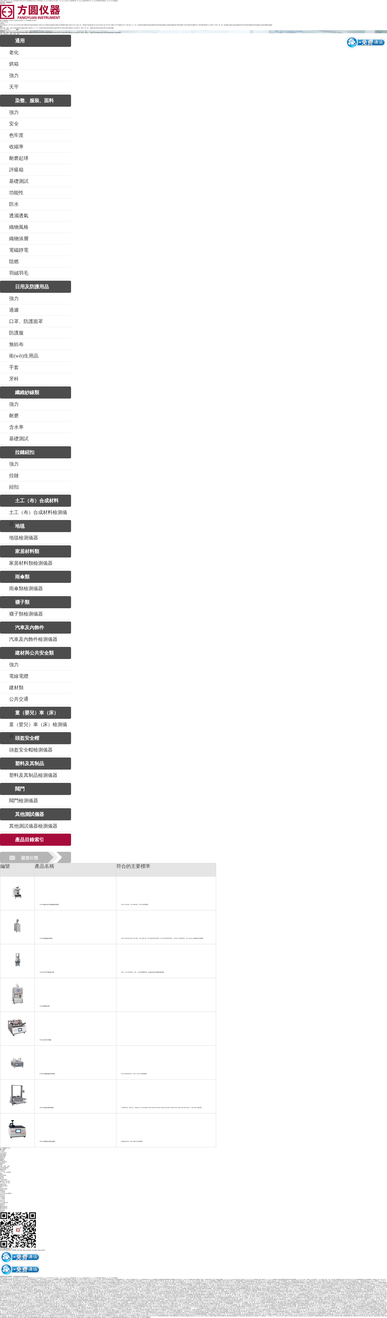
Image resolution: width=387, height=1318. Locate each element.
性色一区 (138, 1279)
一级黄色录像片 (208, 1279)
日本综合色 (263, 1285)
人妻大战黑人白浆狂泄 (105, 1311)
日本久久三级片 (165, 1311)
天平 (9, 25)
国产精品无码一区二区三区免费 (44, 1296)
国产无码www (367, 1314)
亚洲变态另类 (88, 1311)
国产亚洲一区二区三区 (283, 1309)
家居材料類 (50, 28)
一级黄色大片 (81, 1293)
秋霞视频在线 (227, 1297)
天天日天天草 (88, 1315)
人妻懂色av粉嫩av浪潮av (324, 1299)
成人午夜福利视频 (99, 1300)
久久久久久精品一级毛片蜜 (100, 1279)
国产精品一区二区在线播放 (205, 1293)
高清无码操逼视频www (272, 1287)
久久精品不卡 (121, 1287)
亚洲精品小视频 (128, 1282)
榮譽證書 (2, 1157)
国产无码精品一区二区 (330, 1309)
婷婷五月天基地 (169, 1302)
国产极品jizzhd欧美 (265, 1288)
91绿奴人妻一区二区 (104, 1294)
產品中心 (12, 20)
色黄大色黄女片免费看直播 (246, 1284)
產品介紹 (2, 1195)
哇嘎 (380, 1305)
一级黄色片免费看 (295, 1311)
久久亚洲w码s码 (219, 1284)
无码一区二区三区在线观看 (67, 1305)
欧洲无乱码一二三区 (115, 1314)
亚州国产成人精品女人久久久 (218, 1296)
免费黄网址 (178, 1312)
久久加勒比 (301, 1314)
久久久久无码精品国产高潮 (340, 1287)
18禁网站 (6, 1296)
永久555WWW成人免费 (363, 1312)
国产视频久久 (141, 1294)
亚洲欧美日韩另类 (366, 1291)
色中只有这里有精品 (314, 1300)
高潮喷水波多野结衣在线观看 (355, 1296)
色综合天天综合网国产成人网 (180, 1290)
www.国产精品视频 (316, 1291)
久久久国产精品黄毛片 (56, 1311)
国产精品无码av (130, 1288)
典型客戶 (2, 1158)
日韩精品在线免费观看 (186, 1284)
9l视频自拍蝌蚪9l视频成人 (299, 1282)
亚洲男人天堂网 (115, 1281)
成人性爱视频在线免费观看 (199, 1314)
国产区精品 (305, 1306)
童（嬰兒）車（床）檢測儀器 (221, 25)
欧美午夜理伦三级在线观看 (216, 1297)
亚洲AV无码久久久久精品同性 (339, 1282)
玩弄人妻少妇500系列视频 (77, 1315)
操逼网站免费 (124, 1303)
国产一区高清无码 (364, 1288)
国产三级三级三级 (200, 1285)
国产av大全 (122, 1312)
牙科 (107, 25)
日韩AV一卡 (112, 1308)
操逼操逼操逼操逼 (27, 1312)
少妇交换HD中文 (181, 1300)
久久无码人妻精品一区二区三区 (8, 1290)
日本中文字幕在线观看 (327, 1314)
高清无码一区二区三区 (76, 1314)
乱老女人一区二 (256, 1305)
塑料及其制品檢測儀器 (246, 25)
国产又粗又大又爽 (125, 1284)
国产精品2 (7, 1287)
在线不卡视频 (255, 1296)
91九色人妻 (289, 1296)
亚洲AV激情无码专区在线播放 (46, 1317)
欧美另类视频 (53, 1306)
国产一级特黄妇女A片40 (187, 1311)
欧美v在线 (193, 1297)
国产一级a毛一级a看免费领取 (344, 1306)
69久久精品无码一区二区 (95, 1302)
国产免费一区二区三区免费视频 (207, 1281)
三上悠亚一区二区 (368, 1293)
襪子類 (59, 28)
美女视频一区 (308, 1287)
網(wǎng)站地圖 (27, 1250)
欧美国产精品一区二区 (150, 1305)
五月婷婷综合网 (246, 1314)
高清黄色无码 (65, 1314)
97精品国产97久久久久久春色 (303, 1291)
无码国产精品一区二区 (323, 1308)
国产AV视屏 (120, 1290)
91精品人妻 (324, 1279)
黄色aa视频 (307, 1297)
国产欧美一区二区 (97, 1312)
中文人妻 (55, 1302)
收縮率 (22, 25)
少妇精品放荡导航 (6, 1302)
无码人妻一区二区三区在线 (258, 1299)
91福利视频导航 (221, 1308)
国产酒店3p (258, 1281)
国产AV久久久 (247, 1279)
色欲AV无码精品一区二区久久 (67, 1308)
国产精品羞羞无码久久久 (17, 1284)
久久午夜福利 (170, 1309)
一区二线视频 (336, 1291)
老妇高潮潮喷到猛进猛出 (244, 1288)
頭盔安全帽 (93, 28)
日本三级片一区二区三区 (323, 1305)
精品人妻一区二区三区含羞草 (159, 1296)
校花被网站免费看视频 (40, 1282)
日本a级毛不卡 (186, 1293)
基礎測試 (35, 25)
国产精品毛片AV (73, 1284)
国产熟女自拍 (51, 1299)
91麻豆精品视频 (326, 1282)
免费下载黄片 (113, 1287)
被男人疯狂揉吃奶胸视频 (30, 1317)
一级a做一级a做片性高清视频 (217, 1312)
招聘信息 (2, 1204)
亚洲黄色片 (53, 1297)
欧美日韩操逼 (220, 1285)
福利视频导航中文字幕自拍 (93, 1287)
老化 (1, 25)
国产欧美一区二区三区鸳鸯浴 (142, 1293)
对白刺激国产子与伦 (46, 1302)
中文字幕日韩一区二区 (99, 1290)
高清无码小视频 (265, 1282)
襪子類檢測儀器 (179, 25)
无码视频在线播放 (39, 1291)
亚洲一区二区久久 (312, 1308)
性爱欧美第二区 (285, 1281)
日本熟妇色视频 (137, 1287)
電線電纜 (201, 25)
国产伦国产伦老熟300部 (51, 1308)
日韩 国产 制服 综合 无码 (26, 1315)
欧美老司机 (123, 1306)
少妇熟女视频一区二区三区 (142, 1281)
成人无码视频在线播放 (371, 1306)
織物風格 (52, 25)
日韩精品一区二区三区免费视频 (50, 1279)
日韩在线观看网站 (202, 1291)
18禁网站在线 (64, 1299)
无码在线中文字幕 (351, 1305)
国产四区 (104, 1291)
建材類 (205, 25)
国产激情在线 (256, 1282)
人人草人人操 (61, 1302)
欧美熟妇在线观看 (125, 1300)
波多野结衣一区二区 (103, 1305)
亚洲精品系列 (39, 1305)
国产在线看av (219, 1302)
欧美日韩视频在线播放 (14, 1293)
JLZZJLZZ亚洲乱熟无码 (261, 1297)
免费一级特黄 (27, 1288)
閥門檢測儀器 (256, 25)
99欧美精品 (58, 1288)
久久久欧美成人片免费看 (116, 1305)
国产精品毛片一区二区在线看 (107, 1317)
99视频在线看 (283, 1287)
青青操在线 (328, 1297)
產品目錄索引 (117, 32)
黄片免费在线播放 (115, 1284)
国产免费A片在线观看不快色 (12, 1314)
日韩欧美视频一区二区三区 (233, 1303)
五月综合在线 (241, 1315)
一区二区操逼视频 (229, 1290)
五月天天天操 (65, 1288)
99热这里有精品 (336, 1299)
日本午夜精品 (330, 1288)
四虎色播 (319, 1302)
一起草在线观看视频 (92, 1305)
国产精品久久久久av (351, 1302)
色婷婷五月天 (128, 1287)
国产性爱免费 (117, 1297)
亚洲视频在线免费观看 (164, 1279)
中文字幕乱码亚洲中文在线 (138, 1284)
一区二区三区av (4, 1285)
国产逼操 (368, 1315)
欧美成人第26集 (275, 1302)
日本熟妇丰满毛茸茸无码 (23, 1299)
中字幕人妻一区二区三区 (184, 1281)
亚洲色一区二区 (178, 1303)
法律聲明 (13, 1250)
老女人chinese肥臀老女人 (374, 1281)
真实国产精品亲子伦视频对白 (363, 1282)
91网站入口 (232, 1281)
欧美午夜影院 (82, 1284)
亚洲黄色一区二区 (292, 1314)
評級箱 (31, 25)
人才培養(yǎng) (4, 1202)
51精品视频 (67, 1282)
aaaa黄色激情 (148, 1285)
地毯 (45, 28)
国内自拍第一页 (190, 1299)
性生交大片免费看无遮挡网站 (372, 1308)
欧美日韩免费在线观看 (290, 1303)
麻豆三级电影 (317, 1282)
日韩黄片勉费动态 (280, 1291)
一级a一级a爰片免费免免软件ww (46, 1293)
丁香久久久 (211, 1284)
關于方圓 (2, 20)
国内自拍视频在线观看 (375, 1309)
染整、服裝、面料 (7, 32)
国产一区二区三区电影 (190, 1282)
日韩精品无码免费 (184, 1291)
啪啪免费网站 (239, 1281)
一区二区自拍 (136, 1309)
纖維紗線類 (24, 28)
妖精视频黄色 (132, 1303)
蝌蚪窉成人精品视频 (17, 1302)
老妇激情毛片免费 (135, 1315)
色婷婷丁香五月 (87, 1279)
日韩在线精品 (152, 1312)
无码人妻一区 (243, 1308)
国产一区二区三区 (246, 1300)
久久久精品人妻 (353, 1303)
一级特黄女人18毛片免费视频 (156, 1302)
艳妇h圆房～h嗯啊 (219, 1290)
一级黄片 (187, 1297)
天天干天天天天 (87, 1314)
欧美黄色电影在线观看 (87, 1282)
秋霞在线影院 (316, 1287)
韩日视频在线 (167, 1291)
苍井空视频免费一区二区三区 (214, 1294)
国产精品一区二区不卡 (378, 1291)
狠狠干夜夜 (28, 1284)
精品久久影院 (344, 1291)
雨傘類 (55, 28)
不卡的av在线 (251, 1308)
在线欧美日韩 (333, 1308)
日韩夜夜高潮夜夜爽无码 (296, 1302)
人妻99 (90, 1297)
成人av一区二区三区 (112, 1288)
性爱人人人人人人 (260, 1308)
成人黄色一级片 (18, 1288)
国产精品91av (79, 1296)
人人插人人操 (284, 1293)
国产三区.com (95, 1294)
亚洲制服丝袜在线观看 (355, 1291)
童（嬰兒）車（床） (84, 28)
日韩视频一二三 (127, 1302)
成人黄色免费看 (90, 1284)
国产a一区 (110, 1297)
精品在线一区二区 (49, 1287)
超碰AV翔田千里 (289, 1291)
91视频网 (218, 1281)
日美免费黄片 (369, 1303)
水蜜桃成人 (167, 1297)
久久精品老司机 (142, 1300)
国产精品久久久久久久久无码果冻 (36, 1309)
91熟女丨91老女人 (293, 1290)
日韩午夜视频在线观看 (303, 1303)
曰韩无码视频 (12, 1285)
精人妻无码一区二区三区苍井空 (159, 1282)
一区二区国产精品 (6, 1312)
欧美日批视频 (177, 1293)
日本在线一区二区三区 (242, 1309)
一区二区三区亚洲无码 (320, 1288)
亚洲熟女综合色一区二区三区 (372, 1296)
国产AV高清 (324, 1306)
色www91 (278, 1315)
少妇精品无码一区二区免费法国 (368, 1300)
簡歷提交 (2, 1205)
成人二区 (52, 1288)
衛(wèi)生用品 (99, 25)
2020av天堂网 (206, 1296)
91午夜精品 (234, 1311)
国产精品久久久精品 (27, 1281)
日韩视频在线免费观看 (88, 1300)
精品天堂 (54, 1303)
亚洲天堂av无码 (127, 1294)
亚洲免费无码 (170, 1293)
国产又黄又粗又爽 (114, 1293)
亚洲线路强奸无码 (58, 1296)
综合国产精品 (96, 1315)
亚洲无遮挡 (28, 1308)
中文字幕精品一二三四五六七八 (267, 1315)
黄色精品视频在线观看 (199, 1294)
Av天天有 (9, 1306)
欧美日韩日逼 (331, 1296)
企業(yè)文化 (3, 1152)
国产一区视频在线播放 (300, 1294)
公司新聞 (2, 1192)
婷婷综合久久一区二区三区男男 (171, 1285)
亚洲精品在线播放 (145, 1309)
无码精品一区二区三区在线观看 (10, 1297)
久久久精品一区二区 (182, 1287)
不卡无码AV (371, 1299)
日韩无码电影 (128, 1309)
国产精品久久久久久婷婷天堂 (59, 1312)
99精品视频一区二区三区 (296, 1279)
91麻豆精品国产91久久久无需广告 (27, 1296)
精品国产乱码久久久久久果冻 (155, 1291)
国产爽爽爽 (103, 1288)
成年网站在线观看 (185, 1315)
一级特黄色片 (284, 1297)
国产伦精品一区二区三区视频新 (76, 1290)
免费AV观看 (57, 1309)
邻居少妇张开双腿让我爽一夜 (262, 1293)
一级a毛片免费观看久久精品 (108, 1315)
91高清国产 (38, 1306)
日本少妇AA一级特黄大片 (80, 1291)
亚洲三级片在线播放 (111, 1290)
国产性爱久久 (89, 1281)
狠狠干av (321, 1297)
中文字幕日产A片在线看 (240, 1302)
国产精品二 (305, 1285)
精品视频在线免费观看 (326, 1287)
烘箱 (4, 25)
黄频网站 (173, 1279)
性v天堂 (250, 1282)
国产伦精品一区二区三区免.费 (316, 1309)
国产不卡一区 (338, 1293)
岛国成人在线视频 (240, 1287)
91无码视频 (112, 1296)
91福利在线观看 (172, 1300)
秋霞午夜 (248, 1287)
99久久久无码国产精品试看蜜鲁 (66, 1303)
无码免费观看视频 (321, 1312)
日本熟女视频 (144, 1302)
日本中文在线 (361, 1302)
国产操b (189, 1314)
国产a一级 (38, 1279)
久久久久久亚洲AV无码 (131, 1285)
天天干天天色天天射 (378, 1290)
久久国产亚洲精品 (334, 1315)
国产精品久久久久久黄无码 (191, 1306)
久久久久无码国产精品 (171, 1305)
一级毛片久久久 (21, 1294)
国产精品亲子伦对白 (258, 1306)
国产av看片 (15, 1306)
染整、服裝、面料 (14, 34)
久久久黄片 (80, 1279)
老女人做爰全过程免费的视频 (27, 1306)
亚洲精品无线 (14, 1287)
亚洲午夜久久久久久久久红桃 (263, 1312)
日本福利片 (30, 1291)
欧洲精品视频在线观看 (203, 1312)
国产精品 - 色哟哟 (21, 1309)
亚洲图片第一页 (262, 1311)
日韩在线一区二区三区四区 (234, 1296)
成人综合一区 (49, 1294)
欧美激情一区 (175, 1284)
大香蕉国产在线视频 (69, 1296)
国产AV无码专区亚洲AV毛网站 (38, 1299)
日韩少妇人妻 (355, 1288)
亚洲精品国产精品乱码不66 (145, 1297)
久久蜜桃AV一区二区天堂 (310, 1302)
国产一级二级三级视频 (265, 1314)
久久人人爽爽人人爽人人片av (351, 1300)
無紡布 (93, 25)
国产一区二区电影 (57, 1281)
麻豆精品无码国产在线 (378, 1315)
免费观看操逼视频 (256, 1290)
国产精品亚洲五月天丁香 (356, 1293)
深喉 (238, 1282)
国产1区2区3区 (109, 1300)
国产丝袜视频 (212, 1308)
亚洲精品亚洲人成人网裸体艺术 (352, 1311)
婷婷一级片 (27, 1285)
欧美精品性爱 (162, 1293)
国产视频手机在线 (358, 1297)
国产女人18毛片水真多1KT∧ (28, 1303)
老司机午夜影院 (311, 1305)
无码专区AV (129, 1311)
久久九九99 (339, 1285)
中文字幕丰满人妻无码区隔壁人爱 (196, 1305)
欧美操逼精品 (48, 1303)
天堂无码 (73, 1279)
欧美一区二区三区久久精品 (208, 1302)
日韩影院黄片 (355, 1285)
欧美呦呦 (366, 1305)
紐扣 (129, 25)
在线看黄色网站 (314, 1297)
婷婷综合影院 (233, 1288)
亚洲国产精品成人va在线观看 (221, 1293)
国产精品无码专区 (323, 1285)
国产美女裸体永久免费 (99, 1303)
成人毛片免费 (122, 1288)
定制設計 (17, 20)
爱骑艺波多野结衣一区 (114, 1299)
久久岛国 (376, 1293)
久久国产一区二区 (241, 1294)
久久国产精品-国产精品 (237, 1279)
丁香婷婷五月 (244, 1282)
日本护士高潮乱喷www (277, 1288)
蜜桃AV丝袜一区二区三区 (12, 1291)
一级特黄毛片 (193, 1291)
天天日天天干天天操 (143, 1299)
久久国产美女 (198, 1300)
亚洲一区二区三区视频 (361, 1299)
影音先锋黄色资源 (275, 1293)
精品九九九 (57, 1317)
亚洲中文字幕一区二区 (214, 1291)
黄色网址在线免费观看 (337, 1300)
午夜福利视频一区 (75, 1282)
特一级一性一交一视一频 (229, 1294)
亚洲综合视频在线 (230, 1312)
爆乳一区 (57, 1299)
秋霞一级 (327, 1281)
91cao (104, 1312)
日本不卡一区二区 (58, 1284)
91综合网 (235, 1284)
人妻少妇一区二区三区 (314, 1306)
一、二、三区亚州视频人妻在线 (199, 1308)
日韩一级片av (297, 1306)
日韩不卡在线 (49, 1309)
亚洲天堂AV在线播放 (280, 1305)
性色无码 (178, 1279)
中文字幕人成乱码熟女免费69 (83, 1308)
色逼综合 (349, 1294)
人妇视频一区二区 (220, 1314)
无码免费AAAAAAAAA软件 (36, 1287)
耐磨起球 (26, 25)
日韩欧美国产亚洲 (129, 1290)
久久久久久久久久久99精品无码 (338, 1294)
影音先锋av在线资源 (313, 1290)
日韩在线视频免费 (88, 1296)
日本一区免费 (105, 1302)
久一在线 (126, 1279)
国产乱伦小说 (279, 1312)
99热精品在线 (311, 1312)
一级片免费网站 (245, 1303)
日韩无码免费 (154, 1309)
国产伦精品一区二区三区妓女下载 (40, 1288)
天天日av (264, 1281)
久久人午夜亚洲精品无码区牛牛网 (178, 1314)
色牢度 (18, 25)
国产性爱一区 (283, 1314)
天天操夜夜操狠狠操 (300, 1308)
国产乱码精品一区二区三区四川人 (250, 1285)
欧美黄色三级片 (48, 1284)
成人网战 (244, 1296)
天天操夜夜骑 (66, 1281)
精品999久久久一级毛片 (315, 1303)
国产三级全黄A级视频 (100, 1282)
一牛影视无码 (165, 1294)
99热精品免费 (237, 1300)
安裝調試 (2, 1196)
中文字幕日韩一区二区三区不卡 (258, 1291)
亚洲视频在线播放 (229, 1302)
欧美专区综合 (378, 1294)
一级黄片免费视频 (217, 1288)
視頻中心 (21, 20)
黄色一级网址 (239, 1299)
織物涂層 (57, 25)
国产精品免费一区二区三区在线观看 (88, 1306)
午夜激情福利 (211, 1314)
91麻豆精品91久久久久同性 (229, 1282)
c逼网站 (382, 1308)
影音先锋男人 (56, 1294)
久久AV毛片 (337, 1314)
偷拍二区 (165, 1314)
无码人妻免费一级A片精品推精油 (354, 1308)
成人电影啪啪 (153, 1290)
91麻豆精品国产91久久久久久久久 (204, 1299)
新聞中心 (7, 20)
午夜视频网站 (204, 1284)
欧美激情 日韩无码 (146, 1296)
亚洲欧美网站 (96, 1297)
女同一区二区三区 (106, 1281)
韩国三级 (17, 1311)
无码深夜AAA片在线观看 (368, 1311)
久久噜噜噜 (77, 1285)
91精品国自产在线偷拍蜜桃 (341, 1312)
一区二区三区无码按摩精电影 (234, 1314)
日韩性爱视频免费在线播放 (284, 1284)
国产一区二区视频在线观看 (379, 1282)
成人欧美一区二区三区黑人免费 (130, 1314)
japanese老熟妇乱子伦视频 (113, 1303)
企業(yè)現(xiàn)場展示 (6, 1193)
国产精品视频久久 (368, 1279)
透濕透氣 (47, 25)
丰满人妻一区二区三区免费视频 (228, 1305)
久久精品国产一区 (315, 1279)
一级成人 (65, 1284)
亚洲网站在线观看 (57, 1290)
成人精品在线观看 (46, 1281)
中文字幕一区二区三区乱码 (22, 1305)
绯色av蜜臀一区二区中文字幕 (116, 1309)
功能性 (40, 25)
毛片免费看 (331, 1293)
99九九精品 (47, 1291)
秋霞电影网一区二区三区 (288, 1308)
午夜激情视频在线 (296, 1285)
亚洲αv (61, 1279)
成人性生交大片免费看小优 (187, 1285)
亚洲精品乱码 (377, 1303)
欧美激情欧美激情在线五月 (282, 1311)
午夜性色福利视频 (223, 1309)
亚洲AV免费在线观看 (332, 1284)
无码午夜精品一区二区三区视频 (262, 1284)
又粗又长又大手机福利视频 (142, 1290)
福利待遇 (2, 1201)
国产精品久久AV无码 (287, 1315)
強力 (6, 25)
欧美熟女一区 (370, 1285)
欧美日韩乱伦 (124, 1317)
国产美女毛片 (348, 1279)
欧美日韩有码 (310, 1282)
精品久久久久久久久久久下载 (69, 1294)
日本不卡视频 (30, 1282)
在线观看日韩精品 (240, 1306)
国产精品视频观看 (111, 1282)
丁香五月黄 (141, 1285)
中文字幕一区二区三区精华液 (268, 1303)
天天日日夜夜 (360, 1305)
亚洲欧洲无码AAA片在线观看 (149, 1279)
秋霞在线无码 (88, 1312)
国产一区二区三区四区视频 (77, 1288)
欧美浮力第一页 (377, 1279)
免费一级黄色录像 (149, 1303)
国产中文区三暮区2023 (229, 1306)
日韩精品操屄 (120, 1282)
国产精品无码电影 (254, 1303)
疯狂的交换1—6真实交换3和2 (191, 1303)
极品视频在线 (111, 1291)
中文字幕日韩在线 (191, 1296)
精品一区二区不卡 (140, 1288)
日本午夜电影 (36, 1312)
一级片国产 (216, 1299)
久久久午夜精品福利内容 (113, 1306)
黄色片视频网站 (210, 1303)
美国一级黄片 (255, 1314)
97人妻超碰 (255, 1279)
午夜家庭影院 (105, 1287)
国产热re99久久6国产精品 (232, 1308)
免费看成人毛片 (201, 1282)
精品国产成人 (379, 1297)
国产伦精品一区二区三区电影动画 (239, 1293)
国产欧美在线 (349, 1297)
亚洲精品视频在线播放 (283, 1279)
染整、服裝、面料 (5, 1166)
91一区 (249, 1296)
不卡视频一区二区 (313, 1285)
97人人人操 (303, 1299)
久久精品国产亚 (196, 1302)
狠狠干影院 (325, 1311)
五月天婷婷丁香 (374, 1305)
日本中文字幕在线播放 (43, 1311)
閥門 (105, 28)
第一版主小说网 (163, 1300)
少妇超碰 (378, 1311)
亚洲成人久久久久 (60, 1291)
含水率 (116, 25)
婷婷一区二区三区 (151, 1314)
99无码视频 (78, 1300)
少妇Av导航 (195, 1281)
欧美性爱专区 (96, 1281)
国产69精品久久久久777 (57, 1285)
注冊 (4, 4)
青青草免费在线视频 (153, 1300)
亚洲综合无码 (37, 1281)
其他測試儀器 (110, 28)
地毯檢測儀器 (150, 25)
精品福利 (96, 1317)
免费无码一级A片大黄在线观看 (348, 1281)
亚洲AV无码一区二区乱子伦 (68, 1317)
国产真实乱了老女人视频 (167, 1303)
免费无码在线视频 (206, 1288)
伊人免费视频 (196, 1284)
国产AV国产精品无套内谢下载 (18, 1282)
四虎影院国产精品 (146, 1282)
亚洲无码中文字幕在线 (227, 1300)
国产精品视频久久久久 (69, 1311)
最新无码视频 (67, 1279)
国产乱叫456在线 (103, 1309)
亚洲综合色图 (342, 1302)
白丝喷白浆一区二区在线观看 (28, 1311)
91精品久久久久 (150, 1288)
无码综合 (137, 1296)
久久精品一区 (329, 1312)
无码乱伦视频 (255, 1288)
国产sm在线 (272, 1296)
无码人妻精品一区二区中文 (258, 1287)
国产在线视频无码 (62, 1306)
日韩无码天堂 (225, 1281)
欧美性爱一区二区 (220, 1303)
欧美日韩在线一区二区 (121, 1291)
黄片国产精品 (13, 1296)
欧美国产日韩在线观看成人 (172, 1315)
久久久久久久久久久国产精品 (153, 1294)
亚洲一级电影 (374, 1312)
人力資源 (26, 20)
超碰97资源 (131, 1281)
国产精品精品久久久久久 (123, 1315)
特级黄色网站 (190, 1300)
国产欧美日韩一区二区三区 (26, 1297)
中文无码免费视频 (358, 1279)
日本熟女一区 (12, 1309)
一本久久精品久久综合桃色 (126, 1293)
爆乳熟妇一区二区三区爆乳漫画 (75, 1312)
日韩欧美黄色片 (361, 1284)
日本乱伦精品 (72, 1299)
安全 (15, 25)
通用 (1, 28)
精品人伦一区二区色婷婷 (258, 1300)
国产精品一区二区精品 (357, 1314)
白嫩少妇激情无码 (98, 1296)
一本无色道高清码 (73, 1306)
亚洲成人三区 (271, 1311)
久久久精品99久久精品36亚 (149, 1287)
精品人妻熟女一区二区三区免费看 (268, 1279)
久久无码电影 (40, 1303)
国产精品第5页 (171, 1312)
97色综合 (32, 1305)
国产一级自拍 (154, 1293)
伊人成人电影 (194, 1293)
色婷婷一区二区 (181, 1305)
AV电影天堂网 (103, 1299)
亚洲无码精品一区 (121, 1296)
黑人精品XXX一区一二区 (300, 1309)
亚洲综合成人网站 (112, 1285)
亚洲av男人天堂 (171, 1299)
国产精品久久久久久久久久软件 (205, 1290)
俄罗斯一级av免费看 (269, 1306)
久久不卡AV (247, 1299)
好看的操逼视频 (202, 1287)
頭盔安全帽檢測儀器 (234, 25)
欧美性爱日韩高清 (275, 1282)
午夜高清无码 (175, 1291)
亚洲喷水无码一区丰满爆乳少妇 (84, 1317)
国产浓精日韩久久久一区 (139, 1311)
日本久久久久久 (228, 1284)
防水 (43, 25)
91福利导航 (20, 1285)
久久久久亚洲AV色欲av (39, 1315)
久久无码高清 (206, 1309)
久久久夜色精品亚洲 (285, 1282)
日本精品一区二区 (41, 1314)
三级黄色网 (198, 1288)
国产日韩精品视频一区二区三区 (221, 1279)
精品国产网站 (88, 1299)
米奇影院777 (104, 1297)
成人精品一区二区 (159, 1288)
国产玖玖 (251, 1293)
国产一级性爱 (331, 1306)
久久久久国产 (131, 1291)
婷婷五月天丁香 (186, 1312)
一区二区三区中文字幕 (273, 1285)
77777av (273, 1312)
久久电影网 (122, 1311)
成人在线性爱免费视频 (264, 1302)
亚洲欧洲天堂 (308, 1293)
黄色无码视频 (265, 1290)
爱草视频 (64, 1290)
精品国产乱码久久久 (158, 1297)
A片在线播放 (279, 1303)
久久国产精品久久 (103, 1293)
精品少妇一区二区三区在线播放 (89, 1309)
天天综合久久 (124, 1281)
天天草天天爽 (47, 1290)
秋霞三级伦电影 (250, 1294)
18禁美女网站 (20, 1308)
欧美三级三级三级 (55, 1305)
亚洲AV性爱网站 (17, 1281)
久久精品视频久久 (75, 1309)
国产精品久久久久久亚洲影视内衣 (33, 1300)
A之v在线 (274, 1284)
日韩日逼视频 (192, 1290)
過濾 (77, 25)
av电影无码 (232, 1309)
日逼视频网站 (5, 1282)
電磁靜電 (62, 25)
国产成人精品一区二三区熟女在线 (76, 1287)
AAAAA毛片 (73, 1293)
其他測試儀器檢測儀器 (266, 25)
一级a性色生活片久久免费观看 (301, 1296)
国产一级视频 (341, 1308)
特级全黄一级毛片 (18, 1317)
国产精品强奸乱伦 (280, 1296)
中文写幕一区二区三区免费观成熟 (245, 1312)
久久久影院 (46, 1305)
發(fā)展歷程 (3, 1154)
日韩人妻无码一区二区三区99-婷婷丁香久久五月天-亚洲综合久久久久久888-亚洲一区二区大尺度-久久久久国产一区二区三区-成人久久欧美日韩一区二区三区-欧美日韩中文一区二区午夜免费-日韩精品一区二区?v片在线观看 (59, 1)
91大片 (281, 1285)
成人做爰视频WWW (80, 1305)
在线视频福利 (181, 1296)
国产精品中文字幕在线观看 (176, 1282)
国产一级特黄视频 (361, 1281)
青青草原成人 (338, 1288)
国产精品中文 (381, 1287)
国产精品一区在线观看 (180, 1288)
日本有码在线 (140, 1303)
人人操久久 (185, 1279)
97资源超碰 (268, 1300)
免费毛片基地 (351, 1282)
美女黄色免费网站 (193, 1287)
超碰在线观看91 (186, 1308)
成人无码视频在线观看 (117, 1294)
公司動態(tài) (3, 1161)
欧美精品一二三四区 (341, 1290)
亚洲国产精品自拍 (65, 1309)
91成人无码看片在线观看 (267, 1305)
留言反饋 (2, 1210)
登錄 (1, 4)
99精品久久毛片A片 (270, 1294)
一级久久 (251, 1297)
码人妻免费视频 (368, 1290)
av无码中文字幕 (346, 1285)
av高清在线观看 (294, 1281)
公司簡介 (2, 1151)
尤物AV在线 (271, 1281)
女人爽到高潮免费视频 (358, 1306)
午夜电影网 (310, 1299)
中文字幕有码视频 (175, 1311)
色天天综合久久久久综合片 (102, 1284)
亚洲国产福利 (218, 1311)
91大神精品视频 (160, 1315)
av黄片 (315, 1299)
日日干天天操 (340, 1309)
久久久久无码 (59, 1315)
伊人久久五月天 (181, 1299)
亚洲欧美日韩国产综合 (44, 1285)
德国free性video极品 (283, 1290)
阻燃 (67, 25)
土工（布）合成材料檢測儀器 (139, 25)
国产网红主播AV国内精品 (94, 1291)
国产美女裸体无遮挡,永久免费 (312, 1314)
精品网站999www (161, 1312)
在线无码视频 (80, 1299)
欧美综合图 (332, 1285)
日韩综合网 (95, 1311)
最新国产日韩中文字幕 (156, 1281)
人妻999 (368, 1302)
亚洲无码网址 (271, 1291)
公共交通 (210, 25)
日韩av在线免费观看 (345, 1315)
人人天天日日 (137, 1282)
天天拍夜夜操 (289, 1306)
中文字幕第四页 (50, 1315)
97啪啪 (279, 1308)
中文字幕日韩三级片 (82, 1297)
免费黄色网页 (69, 1302)
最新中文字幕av (327, 1303)
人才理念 (2, 1199)
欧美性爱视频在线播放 (170, 1287)
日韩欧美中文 (275, 1314)
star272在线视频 (370, 1284)
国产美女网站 (351, 1299)
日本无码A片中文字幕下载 (212, 1305)
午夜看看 (118, 1308)
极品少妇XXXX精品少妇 (351, 1309)
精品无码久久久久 (31, 1294)
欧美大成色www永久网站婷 (306, 1288)
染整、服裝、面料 (7, 28)
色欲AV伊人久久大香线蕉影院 (307, 1281)
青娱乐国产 (199, 1296)
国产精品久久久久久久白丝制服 (67, 1297)
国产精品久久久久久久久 (19, 1279)
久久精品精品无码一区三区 (235, 1291)
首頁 (1, 34)
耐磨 (112, 25)
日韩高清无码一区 (128, 1305)
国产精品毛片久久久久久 (177, 1297)
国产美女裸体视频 (69, 1285)
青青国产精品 (199, 1279)
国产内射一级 (157, 1284)
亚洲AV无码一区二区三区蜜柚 (240, 1297)
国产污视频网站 (347, 1288)
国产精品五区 (352, 1312)
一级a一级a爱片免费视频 (244, 1305)
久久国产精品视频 (296, 1300)
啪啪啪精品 (274, 1308)
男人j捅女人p (231, 1287)
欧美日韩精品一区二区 (177, 1306)
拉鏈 (127, 25)
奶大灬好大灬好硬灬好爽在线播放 (101, 1314)
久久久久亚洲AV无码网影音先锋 (182, 1302)
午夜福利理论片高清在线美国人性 (34, 1290)
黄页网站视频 (115, 1311)
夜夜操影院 (160, 1287)
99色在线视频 (304, 1300)
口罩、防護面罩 (83, 25)
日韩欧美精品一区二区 (369, 1297)
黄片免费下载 (313, 1296)
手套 (104, 25)
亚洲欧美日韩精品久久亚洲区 (233, 1285)
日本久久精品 (77, 1302)
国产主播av (85, 1302)
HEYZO (124, 1308)
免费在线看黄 (71, 1300)
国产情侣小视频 (320, 1281)
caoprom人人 (66, 1315)
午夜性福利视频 (9, 1305)
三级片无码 (292, 1297)
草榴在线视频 (190, 1288)
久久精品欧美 (33, 1293)
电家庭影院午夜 (327, 1302)
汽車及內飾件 (64, 28)
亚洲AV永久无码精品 (132, 1306)
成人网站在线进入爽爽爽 (338, 1297)
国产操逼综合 (89, 1290)
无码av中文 (259, 1309)
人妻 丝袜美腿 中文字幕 (91, 1293)
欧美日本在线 (241, 1311)
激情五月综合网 (231, 1299)
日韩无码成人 (248, 1315)
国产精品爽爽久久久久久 (181, 1309)
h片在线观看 (95, 1299)
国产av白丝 (335, 1302)
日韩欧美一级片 (136, 1302)
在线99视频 (223, 1299)
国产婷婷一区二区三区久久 (291, 1288)
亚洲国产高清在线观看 (312, 1284)
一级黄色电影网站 (301, 1305)
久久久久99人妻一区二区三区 (89, 1285)
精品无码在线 (225, 1288)
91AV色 (268, 1308)
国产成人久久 (130, 1308)
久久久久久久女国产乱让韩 (165, 1290)
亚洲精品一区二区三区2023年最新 (281, 1300)
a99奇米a (134, 1294)
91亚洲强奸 (206, 1300)
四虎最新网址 (23, 1291)
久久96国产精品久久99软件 (177, 1294)
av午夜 (337, 1296)
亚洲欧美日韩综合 (199, 1311)
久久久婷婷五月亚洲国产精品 (214, 1282)
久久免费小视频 (212, 1315)
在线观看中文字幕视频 (202, 1297)
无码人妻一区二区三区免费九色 (58, 1300)
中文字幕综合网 (334, 1281)
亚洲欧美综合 (324, 1293)
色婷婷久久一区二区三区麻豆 (378, 1288)
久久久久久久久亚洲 (381, 1284)
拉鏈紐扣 (30, 28)
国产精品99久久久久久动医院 (314, 1294)
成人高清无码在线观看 (231, 1315)
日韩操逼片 (199, 1309)
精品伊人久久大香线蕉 (10, 1308)
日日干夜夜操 (322, 1284)
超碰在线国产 (360, 1290)
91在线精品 (132, 1279)
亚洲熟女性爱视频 (172, 1296)
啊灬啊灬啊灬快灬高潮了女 (170, 1281)
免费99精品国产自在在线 (269, 1309)
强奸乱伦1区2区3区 (5, 1284)
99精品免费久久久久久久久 (77, 1281)
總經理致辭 (3, 1155)
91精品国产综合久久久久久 (148, 1315)
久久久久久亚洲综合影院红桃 (327, 1290)
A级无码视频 (223, 1291)
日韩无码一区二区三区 (132, 1312)
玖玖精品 (255, 1315)
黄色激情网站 (192, 1279)
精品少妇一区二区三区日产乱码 (198, 1315)
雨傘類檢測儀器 (170, 25)
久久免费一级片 (40, 1294)
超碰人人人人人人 (157, 1285)
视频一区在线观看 (288, 1294)
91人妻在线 (203, 1303)
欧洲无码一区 (21, 1290)
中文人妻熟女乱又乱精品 (214, 1287)
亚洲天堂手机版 (351, 1290)
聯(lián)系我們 (32, 20)
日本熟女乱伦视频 (364, 1309)
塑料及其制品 (99, 28)
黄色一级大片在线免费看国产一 (158, 1299)
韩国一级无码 (134, 1300)
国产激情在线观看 (23, 1287)
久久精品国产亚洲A (327, 1291)
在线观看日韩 (299, 1297)
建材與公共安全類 (73, 28)
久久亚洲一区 (124, 1299)
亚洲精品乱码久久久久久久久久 (173, 1308)
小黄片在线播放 (259, 1294)
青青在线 (118, 1317)
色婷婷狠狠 (142, 1306)
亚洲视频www (226, 1311)
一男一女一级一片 (253, 1302)
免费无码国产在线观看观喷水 (115, 1279)
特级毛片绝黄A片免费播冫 (42, 1297)
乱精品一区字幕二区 (211, 1285)
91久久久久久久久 (322, 1296)
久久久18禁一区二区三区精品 (296, 1293)
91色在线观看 (33, 1285)
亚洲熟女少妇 (362, 1285)
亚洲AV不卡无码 (25, 1293)
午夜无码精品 (352, 1287)
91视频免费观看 (303, 1290)
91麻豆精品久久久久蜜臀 (84, 1294)
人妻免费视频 (188, 1294)
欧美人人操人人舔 (45, 1312)
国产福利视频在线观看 (6, 1279)
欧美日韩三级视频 (291, 1305)
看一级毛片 (344, 1299)
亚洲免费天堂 (214, 1309)
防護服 (89, 25)
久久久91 (106, 1296)
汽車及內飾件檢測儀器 (190, 25)
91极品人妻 (246, 1291)
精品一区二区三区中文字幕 (157, 1308)
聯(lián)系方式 (3, 1208)
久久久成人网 (343, 1296)
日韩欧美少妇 (149, 1284)
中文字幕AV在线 (169, 1288)
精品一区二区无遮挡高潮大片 (292, 1299)
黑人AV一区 (121, 1285)
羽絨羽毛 (70, 25)
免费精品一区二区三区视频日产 (340, 1303)
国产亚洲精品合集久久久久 (92, 1288)
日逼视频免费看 (79, 1311)
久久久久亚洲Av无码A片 (215, 1306)
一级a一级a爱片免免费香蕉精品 (335, 1279)
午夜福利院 (287, 1312)
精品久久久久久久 (325, 1300)
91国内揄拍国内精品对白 (62, 1293)
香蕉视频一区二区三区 (274, 1297)
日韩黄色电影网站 (203, 1306)
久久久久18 (142, 1314)
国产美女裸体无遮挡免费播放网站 (348, 1284)
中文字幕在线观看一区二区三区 (299, 1312)
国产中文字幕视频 (17, 1312)
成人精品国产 (45, 1306)
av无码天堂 (148, 1306)
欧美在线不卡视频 (133, 1299)
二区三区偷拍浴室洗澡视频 (54, 1314)
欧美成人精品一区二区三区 (142, 1308)
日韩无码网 (46, 1300)
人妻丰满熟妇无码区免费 (362, 1287)
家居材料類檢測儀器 (160, 25)
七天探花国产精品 (143, 1312)
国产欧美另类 (362, 1303)
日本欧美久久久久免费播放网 (243, 1290)
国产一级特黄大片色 (141, 1291)
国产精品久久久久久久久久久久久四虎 (311, 1311)
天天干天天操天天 (102, 1285)
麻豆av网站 (307, 1279)
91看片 (52, 1291)
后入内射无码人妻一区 (135, 1317)
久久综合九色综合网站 (37, 1284)
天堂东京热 (10, 1317)
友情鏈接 (34, 1250)
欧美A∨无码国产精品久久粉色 (55, 1282)
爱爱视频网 (374, 1302)
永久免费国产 (251, 1309)
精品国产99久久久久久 (61, 1287)
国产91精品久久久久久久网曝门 (295, 1287)
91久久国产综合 (264, 1296)
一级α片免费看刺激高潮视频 (129, 1297)
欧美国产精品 (102, 1306)
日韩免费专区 (279, 1294)
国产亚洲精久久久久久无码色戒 (32, 1302)
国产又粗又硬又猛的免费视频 (28, 1314)
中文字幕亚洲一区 (280, 1306)
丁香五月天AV (356, 1294)
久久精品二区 (160, 1305)
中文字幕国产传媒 (166, 1284)
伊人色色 (157, 1303)
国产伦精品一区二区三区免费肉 (84, 1303)
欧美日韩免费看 (31, 1279)
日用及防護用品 (17, 28)
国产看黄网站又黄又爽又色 (358, 1315)
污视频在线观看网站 (249, 1281)
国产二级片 (278, 1281)
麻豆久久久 (224, 1287)
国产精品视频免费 (139, 1305)
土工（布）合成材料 (38, 28)
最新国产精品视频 (278, 1299)
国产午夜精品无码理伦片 (367, 1294)
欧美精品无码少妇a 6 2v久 (154, 1311)
